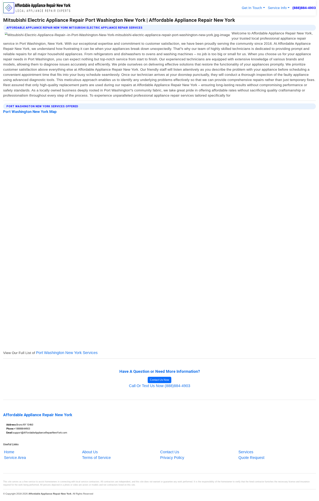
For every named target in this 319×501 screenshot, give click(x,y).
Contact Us (169, 452)
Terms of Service (96, 458)
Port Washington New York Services (67, 353)
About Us (90, 452)
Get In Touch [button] (252, 8)
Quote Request (251, 458)
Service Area (15, 458)
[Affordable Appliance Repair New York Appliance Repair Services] (37, 7)
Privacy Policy (172, 458)
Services (245, 452)
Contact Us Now (159, 379)
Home (9, 452)
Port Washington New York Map (30, 111)
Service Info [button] (277, 8)
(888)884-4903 (304, 8)
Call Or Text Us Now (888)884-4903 (159, 386)
